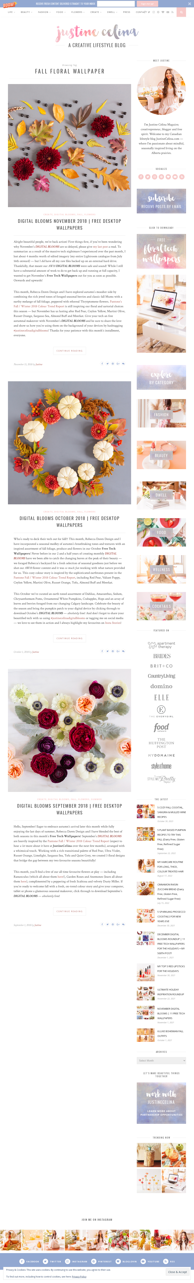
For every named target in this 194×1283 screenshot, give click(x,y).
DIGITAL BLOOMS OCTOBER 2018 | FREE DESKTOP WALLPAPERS (70, 521)
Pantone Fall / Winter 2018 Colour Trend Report (44, 578)
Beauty (25, 12)
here (60, 877)
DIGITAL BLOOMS (47, 247)
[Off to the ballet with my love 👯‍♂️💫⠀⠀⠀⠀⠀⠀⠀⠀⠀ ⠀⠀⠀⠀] (140, 1240)
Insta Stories (112, 623)
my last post (100, 247)
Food (59, 12)
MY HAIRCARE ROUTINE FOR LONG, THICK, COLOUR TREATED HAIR (170, 866)
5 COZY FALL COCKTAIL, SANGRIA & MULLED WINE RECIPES (171, 812)
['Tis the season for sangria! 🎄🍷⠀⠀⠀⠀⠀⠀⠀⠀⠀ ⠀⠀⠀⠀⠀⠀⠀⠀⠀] (161, 1240)
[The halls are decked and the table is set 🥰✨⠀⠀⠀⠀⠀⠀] (97, 1240)
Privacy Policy (79, 1276)
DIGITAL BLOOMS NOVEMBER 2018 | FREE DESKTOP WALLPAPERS (69, 224)
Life (10, 12)
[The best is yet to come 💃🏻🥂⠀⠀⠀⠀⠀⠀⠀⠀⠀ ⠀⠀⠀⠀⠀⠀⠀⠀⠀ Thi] (11, 1240)
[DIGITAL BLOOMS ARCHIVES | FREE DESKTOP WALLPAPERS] (174, 1181)
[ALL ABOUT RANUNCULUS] (149, 1181)
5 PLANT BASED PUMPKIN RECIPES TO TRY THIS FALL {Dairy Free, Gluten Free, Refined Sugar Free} (171, 839)
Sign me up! (147, 3)
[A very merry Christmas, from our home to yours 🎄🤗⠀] (75, 1240)
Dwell (111, 12)
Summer (96, 799)
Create (94, 12)
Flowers (76, 12)
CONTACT (141, 12)
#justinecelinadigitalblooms (31, 330)
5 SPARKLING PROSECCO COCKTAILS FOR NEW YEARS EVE (171, 916)
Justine (39, 364)
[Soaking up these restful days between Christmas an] (54, 1240)
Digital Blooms (65, 214)
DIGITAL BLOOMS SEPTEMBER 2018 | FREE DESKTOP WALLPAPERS (69, 809)
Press (126, 12)
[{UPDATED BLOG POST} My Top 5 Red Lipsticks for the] (183, 1240)
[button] (97, 3)
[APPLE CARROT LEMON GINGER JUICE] (174, 1155)
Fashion (43, 12)
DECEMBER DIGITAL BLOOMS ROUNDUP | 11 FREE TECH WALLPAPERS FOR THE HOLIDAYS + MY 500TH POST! (171, 944)
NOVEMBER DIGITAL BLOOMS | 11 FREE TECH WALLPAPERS (171, 1013)
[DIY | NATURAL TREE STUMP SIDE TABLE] (149, 1155)
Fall (80, 214)
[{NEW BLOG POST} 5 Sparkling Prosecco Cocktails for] (32, 1240)
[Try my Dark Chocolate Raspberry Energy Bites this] (118, 1240)
